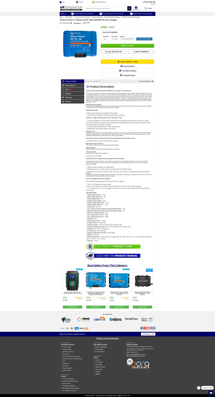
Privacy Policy (66, 383)
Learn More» (77, 23)
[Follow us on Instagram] (151, 328)
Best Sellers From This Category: (107, 265)
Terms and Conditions (69, 378)
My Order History (100, 351)
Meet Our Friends (100, 367)
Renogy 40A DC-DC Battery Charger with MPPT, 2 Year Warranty (142, 293)
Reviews (68, 93)
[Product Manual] (113, 255)
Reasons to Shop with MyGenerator (72, 358)
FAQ (64, 361)
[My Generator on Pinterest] (145, 328)
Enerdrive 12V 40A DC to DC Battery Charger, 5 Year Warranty (72, 293)
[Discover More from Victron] (86, 23)
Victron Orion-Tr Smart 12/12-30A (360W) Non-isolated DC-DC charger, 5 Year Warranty (96, 293)
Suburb (122, 36)
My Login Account (100, 344)
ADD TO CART (128, 46)
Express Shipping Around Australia (83, 13)
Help (63, 2)
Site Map (97, 371)
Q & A (68, 89)
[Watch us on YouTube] (148, 328)
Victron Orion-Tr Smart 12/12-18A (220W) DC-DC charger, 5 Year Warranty (119, 293)
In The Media (99, 362)
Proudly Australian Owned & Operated (113, 13)
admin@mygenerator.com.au (137, 354)
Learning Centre (67, 349)
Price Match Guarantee (100, 2)
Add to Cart (72, 307)
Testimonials (98, 364)
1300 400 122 (150, 2)
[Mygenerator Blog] (154, 328)
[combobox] (106, 8)
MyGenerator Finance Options (71, 388)
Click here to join (148, 334)
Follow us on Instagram (107, 338)
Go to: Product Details (93, 81)
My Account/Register (101, 347)
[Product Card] (113, 246)
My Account (136, 9)
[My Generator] (71, 8)
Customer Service (67, 344)
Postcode (114, 36)
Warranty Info (66, 354)
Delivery (68, 101)
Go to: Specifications (145, 81)
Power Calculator (67, 368)
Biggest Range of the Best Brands (142, 13)
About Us (80, 2)
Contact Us (66, 363)
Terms (63, 376)
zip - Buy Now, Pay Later (69, 390)
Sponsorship (98, 369)
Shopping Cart (99, 349)
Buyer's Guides (67, 347)
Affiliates (97, 374)
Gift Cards (65, 365)
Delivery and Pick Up (68, 351)
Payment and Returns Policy (70, 381)
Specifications (70, 85)
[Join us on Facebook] (142, 328)
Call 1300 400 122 (114, 52)
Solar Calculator (67, 370)
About (96, 357)
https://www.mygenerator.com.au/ (135, 356)
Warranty (68, 97)
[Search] (129, 8)
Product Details (70, 81)
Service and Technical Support (71, 356)
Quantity (105, 36)
